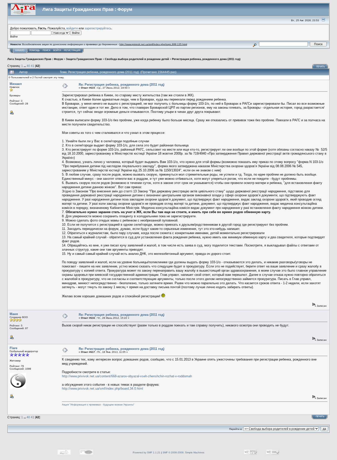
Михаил (16, 84)
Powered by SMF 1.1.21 (146, 452)
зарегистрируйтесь (98, 28)
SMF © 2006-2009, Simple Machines (183, 452)
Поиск (46, 50)
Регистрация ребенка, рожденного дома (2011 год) (206, 59)
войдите (72, 28)
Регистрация (72, 50)
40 (28, 65)
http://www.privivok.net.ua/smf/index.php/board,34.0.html (102, 388)
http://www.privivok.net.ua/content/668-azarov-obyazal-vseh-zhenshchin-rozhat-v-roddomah (127, 376)
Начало (19, 50)
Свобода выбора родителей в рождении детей (137, 59)
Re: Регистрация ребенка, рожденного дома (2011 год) (121, 84)
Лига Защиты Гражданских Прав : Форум (35, 59)
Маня (14, 314)
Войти (57, 50)
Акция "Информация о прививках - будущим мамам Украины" (98, 404)
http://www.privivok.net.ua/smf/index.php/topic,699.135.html (153, 44)
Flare (13, 348)
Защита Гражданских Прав (84, 59)
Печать (320, 66)
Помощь (34, 50)
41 (32, 65)
